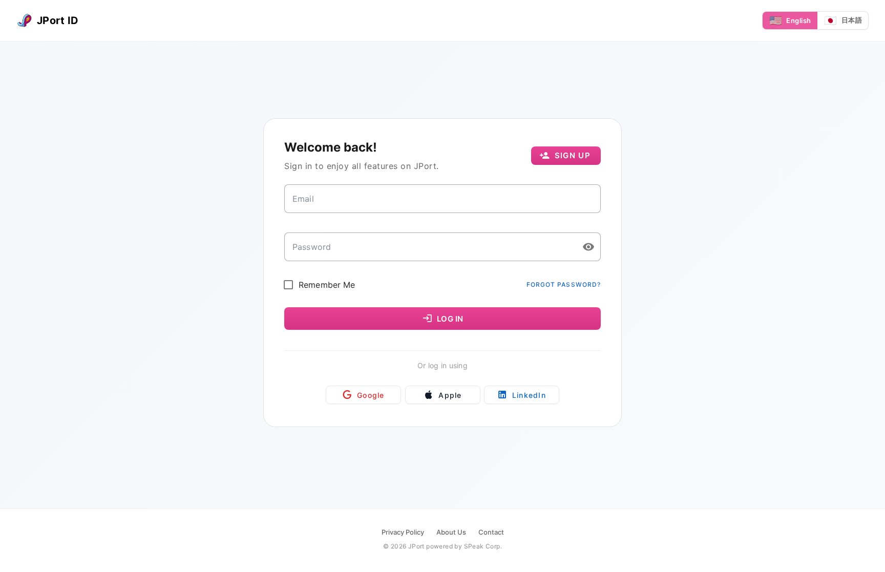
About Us (451, 532)
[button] (588, 247)
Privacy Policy (403, 532)
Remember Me (327, 285)
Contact (491, 532)
